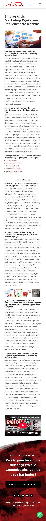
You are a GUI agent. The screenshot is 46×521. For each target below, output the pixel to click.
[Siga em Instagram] (27, 495)
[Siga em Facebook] (14, 495)
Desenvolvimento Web (14, 171)
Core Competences (13, 163)
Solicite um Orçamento (23, 180)
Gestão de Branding (13, 169)
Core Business (11, 160)
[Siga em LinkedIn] (23, 495)
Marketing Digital (12, 166)
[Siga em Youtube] (31, 495)
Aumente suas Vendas (23, 484)
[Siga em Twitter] (18, 495)
